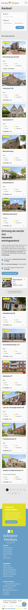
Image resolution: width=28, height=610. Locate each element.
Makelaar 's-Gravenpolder (9, 574)
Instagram (7, 594)
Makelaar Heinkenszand (9, 572)
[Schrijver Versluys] (13, 3)
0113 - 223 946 (9, 588)
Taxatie (5, 556)
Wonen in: (5, 14)
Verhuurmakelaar (7, 551)
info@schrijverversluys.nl (11, 590)
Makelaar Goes (7, 565)
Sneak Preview (7, 558)
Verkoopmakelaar (7, 547)
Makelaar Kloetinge (8, 568)
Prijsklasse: (6, 20)
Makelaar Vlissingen (8, 576)
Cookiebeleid (13, 602)
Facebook (6, 592)
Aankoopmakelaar (7, 549)
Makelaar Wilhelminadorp (9, 570)
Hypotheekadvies (7, 554)
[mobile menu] (26, 2)
